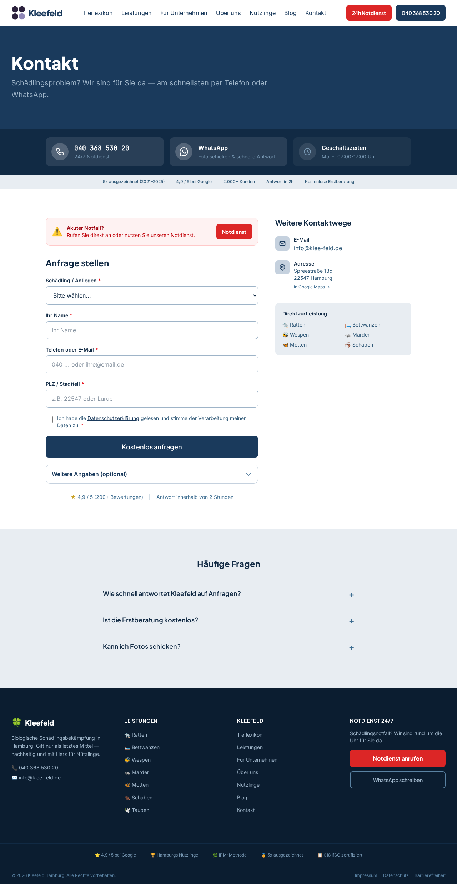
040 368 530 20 (421, 13)
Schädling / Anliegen (73, 280)
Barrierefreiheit (430, 875)
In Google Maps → (312, 286)
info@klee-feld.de (318, 248)
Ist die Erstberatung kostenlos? (150, 620)
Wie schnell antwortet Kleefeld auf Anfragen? (172, 593)
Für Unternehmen (183, 12)
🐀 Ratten (293, 325)
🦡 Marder (357, 335)
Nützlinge (263, 12)
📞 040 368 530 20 (34, 767)
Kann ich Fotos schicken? (142, 646)
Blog (290, 12)
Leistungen (136, 12)
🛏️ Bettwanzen (362, 325)
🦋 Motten (294, 345)
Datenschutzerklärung (113, 418)
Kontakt (315, 12)
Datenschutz (396, 875)
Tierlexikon (98, 12)
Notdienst (234, 231)
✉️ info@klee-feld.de (36, 777)
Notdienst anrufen (398, 758)
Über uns (228, 12)
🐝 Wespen (295, 335)
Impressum (366, 875)
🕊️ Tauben (136, 810)
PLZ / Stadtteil (65, 384)
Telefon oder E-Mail (72, 350)
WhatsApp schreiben (398, 780)
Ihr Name (59, 315)
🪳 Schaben (359, 345)
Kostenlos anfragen (152, 447)
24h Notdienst (369, 13)
